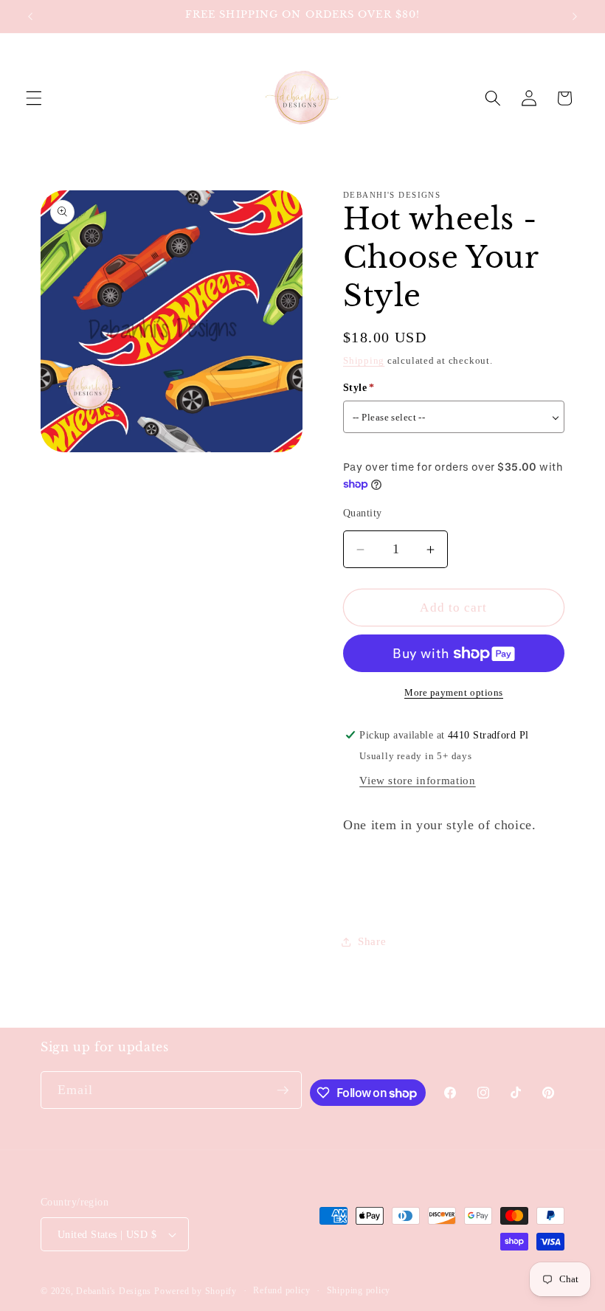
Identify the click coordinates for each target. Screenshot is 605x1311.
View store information (417, 780)
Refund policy (281, 1290)
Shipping (363, 360)
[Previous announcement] (30, 16)
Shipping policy (359, 1290)
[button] (34, 98)
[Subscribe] (282, 1090)
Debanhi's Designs (113, 1291)
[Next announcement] (575, 16)
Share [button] (372, 941)
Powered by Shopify (195, 1291)
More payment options (453, 692)
